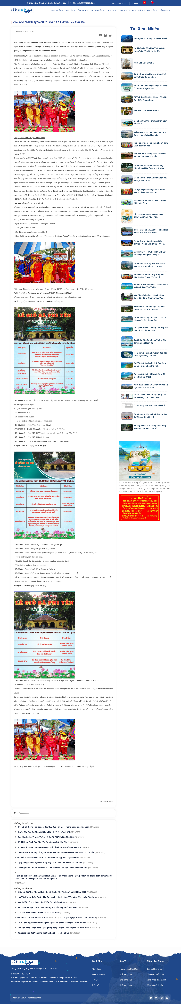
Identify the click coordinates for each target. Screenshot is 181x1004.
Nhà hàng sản (125, 974)
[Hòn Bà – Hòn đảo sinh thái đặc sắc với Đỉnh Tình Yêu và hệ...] (127, 286)
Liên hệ (95, 985)
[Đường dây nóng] (144, 507)
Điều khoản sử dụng (155, 974)
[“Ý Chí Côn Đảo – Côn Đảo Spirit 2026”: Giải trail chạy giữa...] (127, 216)
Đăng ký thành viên (155, 985)
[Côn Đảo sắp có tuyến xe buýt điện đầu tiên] (127, 123)
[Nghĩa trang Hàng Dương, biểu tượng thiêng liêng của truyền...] (127, 243)
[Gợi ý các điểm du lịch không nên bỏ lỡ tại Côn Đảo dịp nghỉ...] (127, 365)
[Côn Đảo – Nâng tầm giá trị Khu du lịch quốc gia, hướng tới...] (127, 319)
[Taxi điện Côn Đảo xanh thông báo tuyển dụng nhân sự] (127, 342)
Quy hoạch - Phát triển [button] (131, 10)
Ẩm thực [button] (82, 10)
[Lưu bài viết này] (110, 35)
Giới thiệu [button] (56, 10)
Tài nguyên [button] (97, 10)
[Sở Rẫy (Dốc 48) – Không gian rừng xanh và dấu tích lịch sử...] (127, 427)
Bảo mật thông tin (154, 969)
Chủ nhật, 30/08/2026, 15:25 (84, 3)
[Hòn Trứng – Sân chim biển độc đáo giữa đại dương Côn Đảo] (127, 354)
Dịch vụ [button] (111, 10)
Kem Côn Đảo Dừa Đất (144, 63)
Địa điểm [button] (151, 10)
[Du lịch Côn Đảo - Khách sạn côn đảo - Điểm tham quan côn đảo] (23, 10)
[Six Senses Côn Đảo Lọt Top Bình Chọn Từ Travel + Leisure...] (127, 308)
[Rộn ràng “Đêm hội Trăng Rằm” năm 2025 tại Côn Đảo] (127, 145)
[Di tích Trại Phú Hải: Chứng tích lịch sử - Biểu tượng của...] (127, 99)
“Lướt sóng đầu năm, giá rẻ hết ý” (150, 405)
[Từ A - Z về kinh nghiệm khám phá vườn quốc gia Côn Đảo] (127, 76)
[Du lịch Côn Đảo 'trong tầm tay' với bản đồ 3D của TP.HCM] (127, 329)
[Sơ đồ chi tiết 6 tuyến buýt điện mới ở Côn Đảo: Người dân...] (127, 87)
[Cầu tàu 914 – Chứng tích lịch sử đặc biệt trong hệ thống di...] (127, 253)
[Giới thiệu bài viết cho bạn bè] (100, 35)
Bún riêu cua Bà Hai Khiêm (146, 110)
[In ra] (105, 35)
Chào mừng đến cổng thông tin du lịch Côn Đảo (47, 3)
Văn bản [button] (164, 10)
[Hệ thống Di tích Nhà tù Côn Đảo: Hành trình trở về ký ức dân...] (127, 50)
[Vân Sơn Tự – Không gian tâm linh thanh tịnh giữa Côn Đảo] (127, 155)
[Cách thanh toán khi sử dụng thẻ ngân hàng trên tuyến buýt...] (127, 396)
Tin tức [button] (70, 10)
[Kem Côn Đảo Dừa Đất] (127, 63)
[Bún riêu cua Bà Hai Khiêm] (127, 111)
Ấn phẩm (134, 4)
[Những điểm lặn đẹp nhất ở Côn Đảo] (127, 38)
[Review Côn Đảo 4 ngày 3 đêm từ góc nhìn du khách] (127, 376)
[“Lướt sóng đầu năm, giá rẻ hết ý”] (127, 405)
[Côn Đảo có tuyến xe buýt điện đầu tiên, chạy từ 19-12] (127, 179)
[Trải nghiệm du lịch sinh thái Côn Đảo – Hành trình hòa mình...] (127, 134)
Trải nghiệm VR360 (119, 4)
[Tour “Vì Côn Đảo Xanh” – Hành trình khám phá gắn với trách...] (127, 231)
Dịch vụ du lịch (98, 974)
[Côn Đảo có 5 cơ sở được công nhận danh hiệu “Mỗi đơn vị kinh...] (127, 167)
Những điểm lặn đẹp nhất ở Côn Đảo (151, 38)
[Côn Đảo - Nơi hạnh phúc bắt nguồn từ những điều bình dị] (127, 416)
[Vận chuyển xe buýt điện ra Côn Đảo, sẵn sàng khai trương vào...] (127, 297)
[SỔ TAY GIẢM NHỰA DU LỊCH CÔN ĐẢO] (144, 461)
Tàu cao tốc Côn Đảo (128, 969)
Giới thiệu (96, 969)
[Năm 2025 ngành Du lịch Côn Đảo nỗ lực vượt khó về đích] (127, 386)
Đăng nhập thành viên (156, 980)
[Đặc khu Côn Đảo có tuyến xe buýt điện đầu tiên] (127, 202)
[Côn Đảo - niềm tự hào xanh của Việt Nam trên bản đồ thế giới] (127, 265)
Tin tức (95, 980)
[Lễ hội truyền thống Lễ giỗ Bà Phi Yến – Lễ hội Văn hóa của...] (127, 191)
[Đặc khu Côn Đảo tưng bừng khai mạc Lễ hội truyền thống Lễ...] (127, 276)
